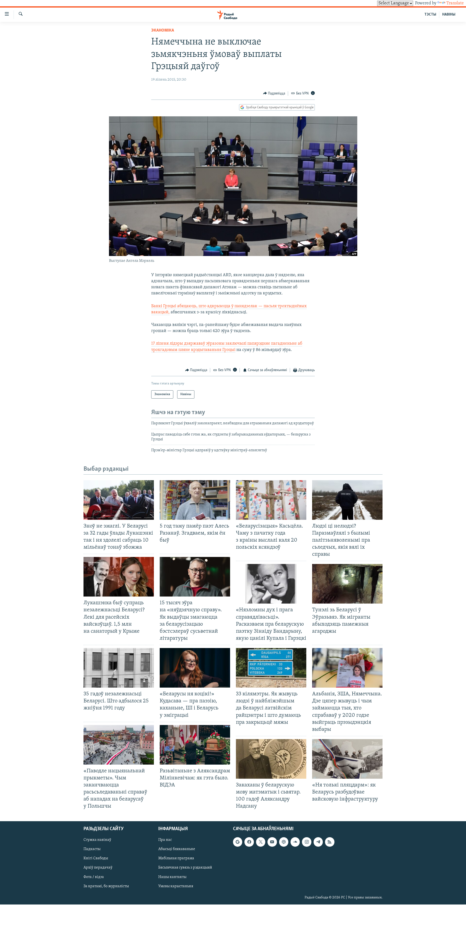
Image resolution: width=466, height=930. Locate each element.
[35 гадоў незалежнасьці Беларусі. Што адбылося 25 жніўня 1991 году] (118, 668)
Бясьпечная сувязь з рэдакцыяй (185, 868)
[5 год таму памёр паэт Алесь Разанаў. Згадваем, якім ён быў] (195, 500)
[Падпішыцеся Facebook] (249, 841)
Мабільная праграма (176, 858)
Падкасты (91, 849)
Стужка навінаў (97, 840)
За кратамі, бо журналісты (106, 886)
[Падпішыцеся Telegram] (318, 841)
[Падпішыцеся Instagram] (306, 841)
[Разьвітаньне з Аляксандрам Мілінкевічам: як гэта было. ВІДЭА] (195, 745)
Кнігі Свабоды (95, 858)
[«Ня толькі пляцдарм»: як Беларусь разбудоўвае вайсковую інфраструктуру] (347, 759)
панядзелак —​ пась (253, 306)
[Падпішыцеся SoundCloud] (295, 841)
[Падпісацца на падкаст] (283, 841)
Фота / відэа (93, 877)
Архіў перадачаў (97, 868)
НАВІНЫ (448, 15)
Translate (455, 3)
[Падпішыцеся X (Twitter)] (260, 841)
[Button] (274, 93)
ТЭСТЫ (430, 15)
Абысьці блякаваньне (176, 849)
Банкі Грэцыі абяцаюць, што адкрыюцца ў (192, 306)
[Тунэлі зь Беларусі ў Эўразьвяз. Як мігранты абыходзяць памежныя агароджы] (347, 584)
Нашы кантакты (172, 877)
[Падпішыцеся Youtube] (272, 841)
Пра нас (165, 840)
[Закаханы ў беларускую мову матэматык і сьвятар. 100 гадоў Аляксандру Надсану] (271, 759)
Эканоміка (162, 30)
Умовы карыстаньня (175, 886)
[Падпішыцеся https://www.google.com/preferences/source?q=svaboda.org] (237, 841)
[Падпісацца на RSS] (329, 841)
